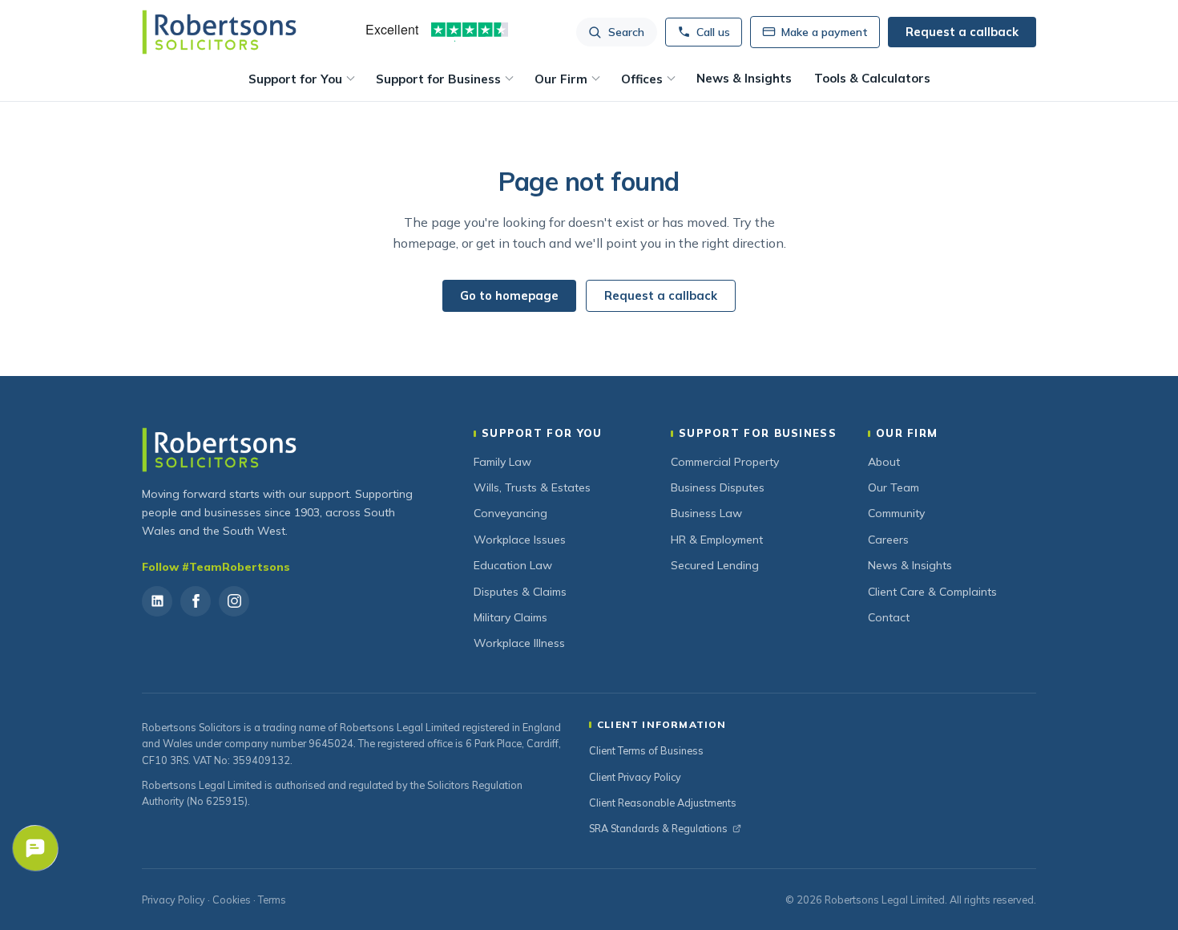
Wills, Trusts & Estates (532, 487)
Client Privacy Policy (635, 776)
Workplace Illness (519, 643)
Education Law (513, 565)
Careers (888, 539)
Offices (642, 79)
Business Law (706, 513)
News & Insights (744, 78)
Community (896, 513)
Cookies (231, 899)
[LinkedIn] (157, 601)
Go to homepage (509, 295)
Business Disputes (717, 487)
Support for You (295, 79)
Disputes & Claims (520, 591)
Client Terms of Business (646, 750)
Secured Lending (715, 565)
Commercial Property (725, 462)
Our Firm (561, 79)
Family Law (502, 462)
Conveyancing (510, 513)
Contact (889, 617)
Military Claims (510, 617)
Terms (272, 899)
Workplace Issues (520, 539)
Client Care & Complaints (932, 591)
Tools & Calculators (872, 78)
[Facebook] (195, 601)
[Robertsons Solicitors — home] (219, 32)
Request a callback (660, 295)
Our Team (893, 487)
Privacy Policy (173, 899)
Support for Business (438, 79)
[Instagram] (234, 601)
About (884, 462)
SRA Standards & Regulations (658, 828)
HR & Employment (717, 539)
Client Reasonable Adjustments (662, 802)
